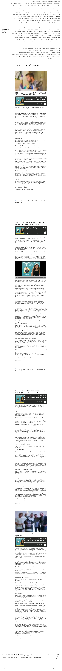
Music (42, 27)
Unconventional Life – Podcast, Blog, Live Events (6, 30)
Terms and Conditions (29, 35)
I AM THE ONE (40, 16)
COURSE (53, 12)
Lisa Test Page (37, 20)
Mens (32, 27)
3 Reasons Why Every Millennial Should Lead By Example (30, 534)
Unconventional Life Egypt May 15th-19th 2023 (32, 48)
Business (45, 10)
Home (32, 16)
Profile (27, 31)
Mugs (39, 27)
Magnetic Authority (56, 20)
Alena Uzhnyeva (49, 3)
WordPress (58, 668)
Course (49, 12)
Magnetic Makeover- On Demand (44, 24)
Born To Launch (30, 10)
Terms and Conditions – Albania (40, 35)
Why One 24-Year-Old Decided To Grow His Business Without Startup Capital (30, 223)
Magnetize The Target (55, 24)
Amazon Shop (27, 5)
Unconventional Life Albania (42, 44)
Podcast (32, 29)
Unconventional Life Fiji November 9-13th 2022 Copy (35, 50)
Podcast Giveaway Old (55, 29)
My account (52, 27)
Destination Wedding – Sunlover (26, 14)
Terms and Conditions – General (53, 35)
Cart (53, 10)
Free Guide (20, 16)
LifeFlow (58, 18)
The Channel (19, 39)
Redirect (51, 31)
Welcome (34, 56)
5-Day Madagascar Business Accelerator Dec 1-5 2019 (21, 3)
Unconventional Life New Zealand (42, 52)
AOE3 (38, 5)
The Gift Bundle (36, 39)
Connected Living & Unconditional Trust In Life (34, 12)
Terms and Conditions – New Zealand (21, 37)
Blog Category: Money (32, 7)
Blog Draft (24, 10)
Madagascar (48, 20)
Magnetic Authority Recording (36, 22)
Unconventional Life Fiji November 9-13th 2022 (51, 48)
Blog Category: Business (22, 7)
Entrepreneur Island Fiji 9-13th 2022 (45, 14)
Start (49, 33)
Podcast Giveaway (46, 29)
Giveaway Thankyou (26, 16)
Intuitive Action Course (29, 18)
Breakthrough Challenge (38, 10)
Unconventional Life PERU (55, 52)
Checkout (18, 12)
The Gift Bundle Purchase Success (53, 39)
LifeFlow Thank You (21, 20)
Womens (58, 56)
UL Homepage (33, 44)
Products (23, 31)
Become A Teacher (53, 5)
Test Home (44, 37)
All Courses (22, 5)
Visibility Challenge (15, 54)
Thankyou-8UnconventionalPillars (53, 37)
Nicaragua (28, 29)
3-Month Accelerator (36, 1)
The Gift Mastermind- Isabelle (27, 41)
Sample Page (36, 33)
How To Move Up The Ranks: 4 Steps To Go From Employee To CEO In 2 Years (30, 391)
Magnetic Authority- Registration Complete (51, 22)
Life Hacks (54, 18)
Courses (58, 12)
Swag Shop (57, 33)
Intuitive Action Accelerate (19, 18)
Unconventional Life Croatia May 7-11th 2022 (38, 46)
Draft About (36, 14)
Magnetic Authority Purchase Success (22, 22)
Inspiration (46, 16)
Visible (30, 56)
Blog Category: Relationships (43, 7)
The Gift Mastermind (17, 41)
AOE (32, 5)
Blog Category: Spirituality (55, 7)
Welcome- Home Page (41, 56)
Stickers (52, 33)
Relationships (57, 31)
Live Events (43, 20)
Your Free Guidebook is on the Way (53, 58)
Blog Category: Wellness (16, 10)
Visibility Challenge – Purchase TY (26, 54)
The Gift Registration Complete (40, 41)
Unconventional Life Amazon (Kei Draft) (21, 46)
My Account (46, 27)
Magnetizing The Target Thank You (23, 27)
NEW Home (57, 27)
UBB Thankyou (23, 44)
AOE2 (35, 5)
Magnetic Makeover (23, 24)
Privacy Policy (18, 31)
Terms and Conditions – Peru (35, 37)
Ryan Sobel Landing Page (28, 33)
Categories (57, 10)
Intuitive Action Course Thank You (41, 18)
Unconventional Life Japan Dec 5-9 (53, 50)
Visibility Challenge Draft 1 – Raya (53, 54)
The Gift (30, 39)
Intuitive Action (57, 16)
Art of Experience (43, 5)
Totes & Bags (57, 41)
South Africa (45, 33)
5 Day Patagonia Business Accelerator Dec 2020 (50, 1)
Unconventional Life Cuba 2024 (54, 46)
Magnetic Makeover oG (32, 24)
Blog (59, 5)
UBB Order (18, 44)
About (44, 3)
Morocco (35, 27)
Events (54, 14)
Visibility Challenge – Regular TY (40, 54)
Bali (48, 5)
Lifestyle (28, 20)
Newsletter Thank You (20, 29)
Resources (20, 33)
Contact (45, 12)
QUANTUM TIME (32, 31)
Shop (41, 33)
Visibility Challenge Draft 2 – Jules (22, 56)
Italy (50, 18)
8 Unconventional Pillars (37, 3)
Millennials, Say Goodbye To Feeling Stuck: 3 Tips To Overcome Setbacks (30, 94)
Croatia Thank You (16, 14)
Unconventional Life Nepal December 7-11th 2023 (25, 52)
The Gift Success (50, 41)
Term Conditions (21, 35)
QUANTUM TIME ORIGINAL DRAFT (43, 31)
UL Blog (28, 44)
